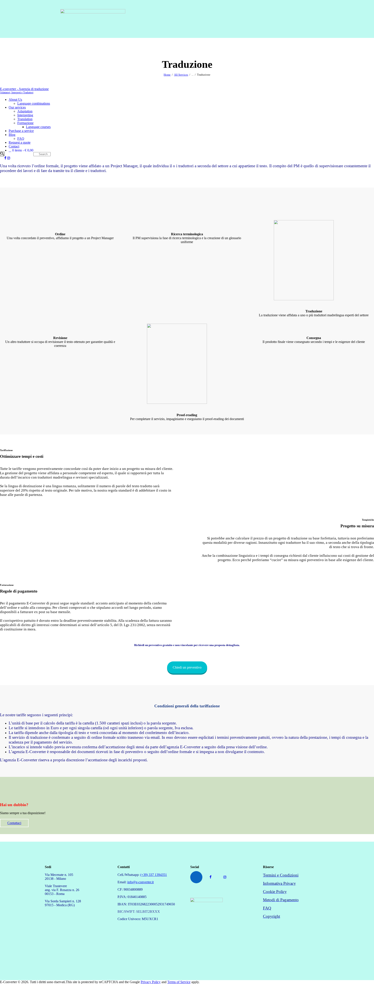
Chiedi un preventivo (187, 667)
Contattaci (14, 823)
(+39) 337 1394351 (153, 875)
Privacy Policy (151, 982)
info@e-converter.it (140, 882)
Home (167, 74)
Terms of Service (178, 982)
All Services (181, 74)
